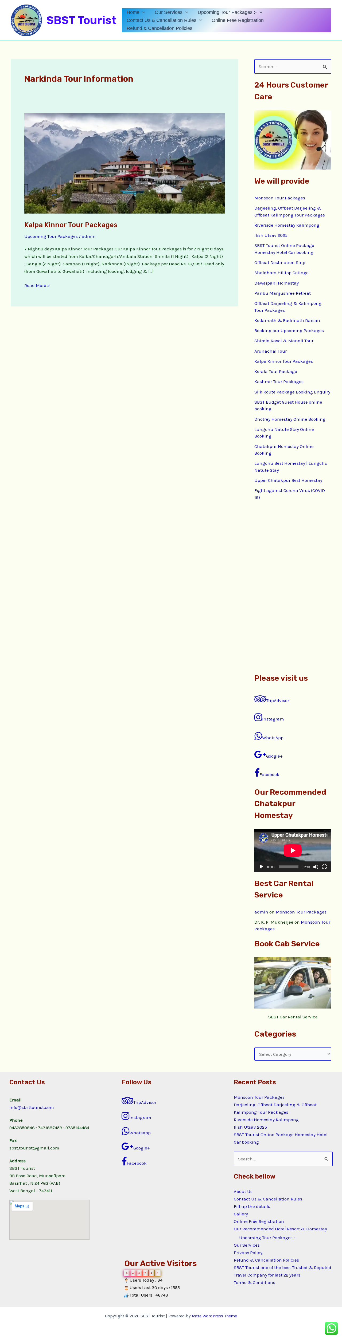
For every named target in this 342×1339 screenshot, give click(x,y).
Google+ (274, 756)
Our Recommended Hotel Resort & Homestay (280, 1228)
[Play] (261, 866)
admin (261, 912)
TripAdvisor (277, 700)
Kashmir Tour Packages (279, 381)
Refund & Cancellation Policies (159, 28)
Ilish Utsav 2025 (270, 235)
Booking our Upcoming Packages (289, 330)
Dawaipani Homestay (276, 283)
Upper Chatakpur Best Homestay (288, 480)
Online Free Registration (238, 20)
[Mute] (315, 866)
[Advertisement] (292, 587)
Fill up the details (252, 1206)
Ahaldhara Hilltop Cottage (281, 272)
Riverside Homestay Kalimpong (286, 225)
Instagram (273, 719)
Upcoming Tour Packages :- (227, 12)
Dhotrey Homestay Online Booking (289, 419)
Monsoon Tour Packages (279, 197)
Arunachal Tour (270, 351)
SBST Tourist (81, 20)
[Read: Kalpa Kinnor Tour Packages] (124, 163)
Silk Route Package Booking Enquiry (292, 392)
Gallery (241, 1213)
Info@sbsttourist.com (31, 1107)
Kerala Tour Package (275, 371)
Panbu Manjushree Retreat (282, 293)
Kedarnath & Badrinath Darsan (287, 320)
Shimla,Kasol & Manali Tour (283, 340)
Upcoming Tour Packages (51, 236)
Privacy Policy (248, 1252)
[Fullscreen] (324, 866)
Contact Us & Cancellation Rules (161, 20)
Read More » (37, 285)
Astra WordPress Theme (214, 1315)
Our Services (168, 12)
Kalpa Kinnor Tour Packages (70, 225)
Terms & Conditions (254, 1282)
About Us (243, 1191)
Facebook (269, 774)
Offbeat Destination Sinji (279, 262)
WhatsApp (272, 737)
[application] (142, 12)
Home (133, 12)
